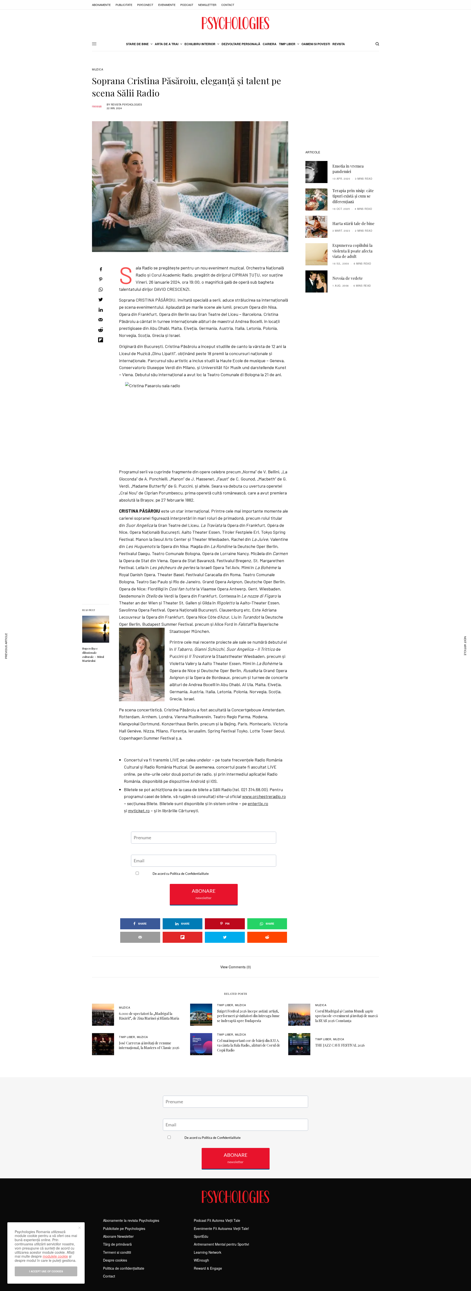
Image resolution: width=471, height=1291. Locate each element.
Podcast (186, 5)
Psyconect (145, 5)
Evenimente (166, 5)
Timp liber (225, 1005)
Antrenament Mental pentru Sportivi (221, 1244)
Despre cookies (115, 1260)
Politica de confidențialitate (123, 1268)
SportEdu (201, 1236)
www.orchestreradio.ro (264, 796)
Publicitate (124, 5)
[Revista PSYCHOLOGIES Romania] (235, 23)
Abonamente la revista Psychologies (131, 1220)
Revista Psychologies (126, 104)
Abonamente (101, 5)
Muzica (97, 69)
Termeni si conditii (117, 1252)
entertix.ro (258, 803)
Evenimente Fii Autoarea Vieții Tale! (221, 1228)
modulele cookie (55, 1256)
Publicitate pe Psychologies (124, 1228)
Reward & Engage (208, 1268)
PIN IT (206, 423)
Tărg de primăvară (117, 1244)
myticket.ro (139, 810)
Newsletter (207, 5)
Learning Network (207, 1252)
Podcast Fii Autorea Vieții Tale (217, 1220)
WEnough (201, 1260)
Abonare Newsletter (118, 1236)
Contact (227, 5)
